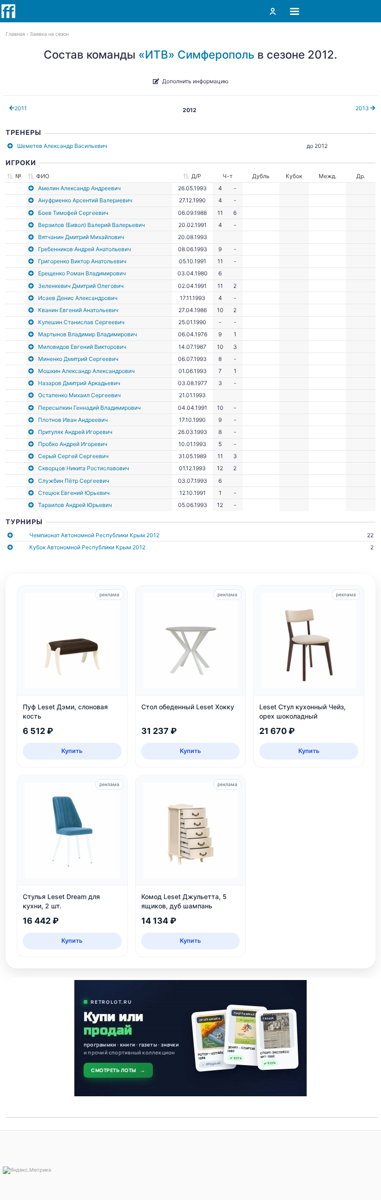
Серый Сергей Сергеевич (73, 456)
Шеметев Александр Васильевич (62, 145)
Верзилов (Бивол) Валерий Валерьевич (91, 224)
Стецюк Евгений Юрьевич (74, 492)
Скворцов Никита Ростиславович (83, 468)
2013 (362, 108)
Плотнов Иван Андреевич (73, 419)
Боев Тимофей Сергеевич (73, 212)
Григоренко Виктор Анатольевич (82, 261)
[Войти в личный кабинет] (273, 11)
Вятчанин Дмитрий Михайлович (81, 236)
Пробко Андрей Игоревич (72, 443)
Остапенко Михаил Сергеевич (79, 395)
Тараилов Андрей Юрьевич (75, 504)
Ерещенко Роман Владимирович (82, 273)
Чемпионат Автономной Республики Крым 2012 (94, 535)
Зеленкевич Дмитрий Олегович (81, 285)
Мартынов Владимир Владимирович (87, 334)
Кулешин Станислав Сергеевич (81, 322)
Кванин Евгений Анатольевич (78, 310)
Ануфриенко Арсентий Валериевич (85, 200)
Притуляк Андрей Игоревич (75, 431)
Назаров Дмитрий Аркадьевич (79, 383)
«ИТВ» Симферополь (196, 54)
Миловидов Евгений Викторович (82, 346)
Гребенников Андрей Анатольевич (84, 249)
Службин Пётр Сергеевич (73, 480)
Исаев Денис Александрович (78, 297)
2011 (20, 108)
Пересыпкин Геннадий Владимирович (89, 407)
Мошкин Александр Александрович (86, 370)
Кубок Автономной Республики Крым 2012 (87, 547)
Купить (72, 750)
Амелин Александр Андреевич (79, 188)
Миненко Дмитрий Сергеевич (78, 358)
